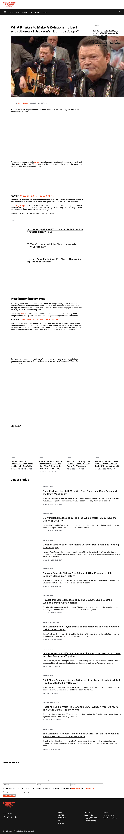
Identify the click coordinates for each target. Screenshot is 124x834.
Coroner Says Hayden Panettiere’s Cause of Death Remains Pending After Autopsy (81, 546)
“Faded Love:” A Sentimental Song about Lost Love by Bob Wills (22, 463)
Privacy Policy (76, 788)
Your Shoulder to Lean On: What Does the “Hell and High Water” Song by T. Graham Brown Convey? (51, 465)
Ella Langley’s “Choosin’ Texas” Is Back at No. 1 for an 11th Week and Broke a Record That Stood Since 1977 (81, 735)
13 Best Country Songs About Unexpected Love (39, 319)
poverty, (37, 162)
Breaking (46, 486)
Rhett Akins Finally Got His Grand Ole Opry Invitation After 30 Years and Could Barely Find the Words (80, 708)
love (22, 314)
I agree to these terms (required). (17, 792)
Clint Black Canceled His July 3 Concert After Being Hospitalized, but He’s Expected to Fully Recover (81, 681)
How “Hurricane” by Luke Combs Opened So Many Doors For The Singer (78, 463)
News (51, 486)
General (13, 457)
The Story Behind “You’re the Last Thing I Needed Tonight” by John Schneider (108, 463)
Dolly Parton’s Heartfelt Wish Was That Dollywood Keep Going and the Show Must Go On (107, 43)
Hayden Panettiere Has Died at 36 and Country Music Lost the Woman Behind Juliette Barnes (77, 601)
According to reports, (19, 206)
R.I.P (55, 513)
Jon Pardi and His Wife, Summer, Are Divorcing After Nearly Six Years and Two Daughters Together (82, 655)
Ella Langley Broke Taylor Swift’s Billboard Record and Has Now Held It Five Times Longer (81, 628)
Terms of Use (90, 788)
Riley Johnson (23, 103)
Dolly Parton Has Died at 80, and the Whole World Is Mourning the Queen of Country (105, 33)
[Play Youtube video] (47, 386)
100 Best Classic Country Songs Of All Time (37, 196)
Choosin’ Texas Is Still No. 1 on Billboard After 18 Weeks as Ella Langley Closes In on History (77, 574)
